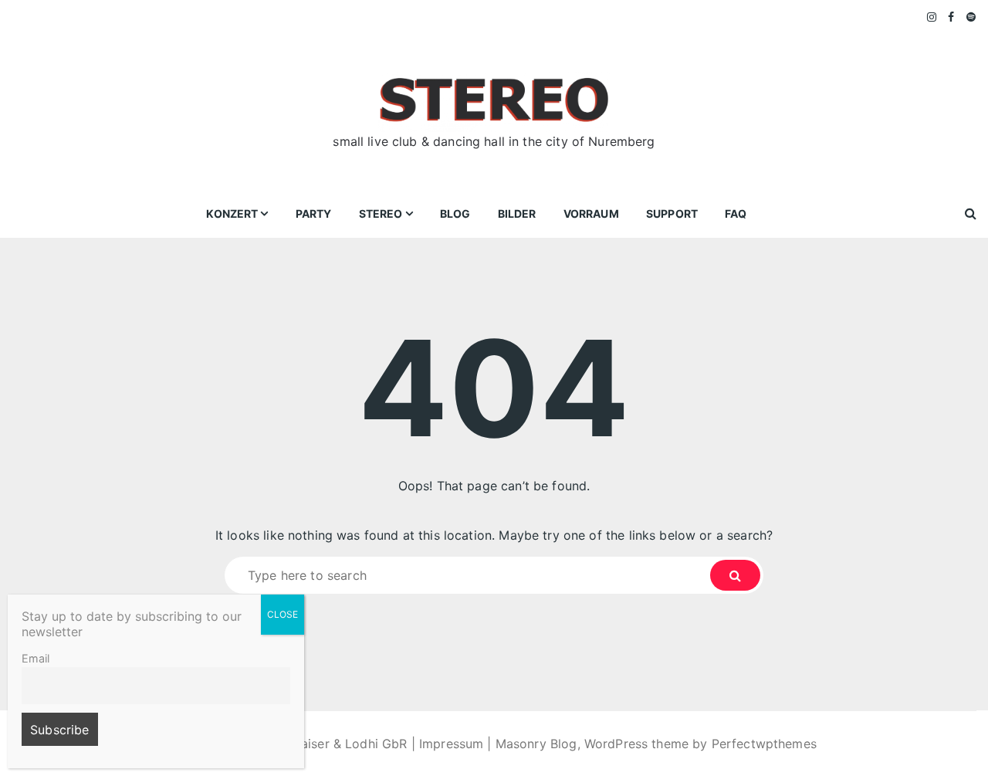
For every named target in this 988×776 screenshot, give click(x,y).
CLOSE (282, 614)
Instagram (932, 17)
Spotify (971, 17)
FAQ (735, 213)
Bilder (517, 213)
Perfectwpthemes (764, 743)
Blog (455, 213)
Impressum (451, 743)
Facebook (951, 17)
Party (314, 213)
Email (35, 658)
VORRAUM (591, 213)
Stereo (381, 213)
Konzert (232, 213)
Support (672, 213)
